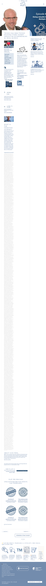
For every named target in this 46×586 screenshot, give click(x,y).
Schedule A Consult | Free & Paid (7, 568)
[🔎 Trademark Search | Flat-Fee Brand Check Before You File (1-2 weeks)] (5, 550)
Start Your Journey (7, 459)
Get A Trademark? (20, 76)
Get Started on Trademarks (23, 502)
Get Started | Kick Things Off (6, 566)
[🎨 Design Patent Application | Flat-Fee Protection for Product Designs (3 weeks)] (34, 550)
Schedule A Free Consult (23, 535)
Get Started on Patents (11, 502)
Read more (32, 56)
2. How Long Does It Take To (22, 75)
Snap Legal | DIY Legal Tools (6, 572)
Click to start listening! (8, 112)
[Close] (43, 581)
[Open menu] (3, 4)
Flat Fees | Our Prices (5, 565)
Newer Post (26, 531)
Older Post (5, 531)
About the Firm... (20, 53)
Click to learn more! (7, 99)
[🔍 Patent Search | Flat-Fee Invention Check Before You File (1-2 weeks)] (12, 550)
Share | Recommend (8, 524)
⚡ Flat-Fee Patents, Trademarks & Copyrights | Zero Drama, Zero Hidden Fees (21, 544)
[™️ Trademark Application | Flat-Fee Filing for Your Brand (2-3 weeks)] (19, 550)
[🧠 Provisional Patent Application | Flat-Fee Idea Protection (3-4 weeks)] (26, 550)
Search (3, 576)
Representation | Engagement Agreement (8, 575)
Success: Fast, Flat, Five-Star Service (7, 569)
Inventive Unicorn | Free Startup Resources (8, 573)
